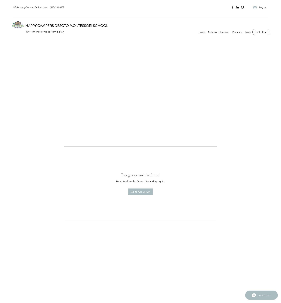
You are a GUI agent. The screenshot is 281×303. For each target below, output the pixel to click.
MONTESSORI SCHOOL (89, 25)
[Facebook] (232, 7)
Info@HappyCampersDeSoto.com (30, 7)
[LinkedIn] (237, 7)
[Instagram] (242, 7)
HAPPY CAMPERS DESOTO (47, 25)
